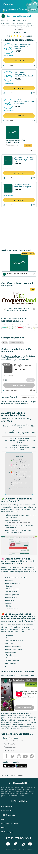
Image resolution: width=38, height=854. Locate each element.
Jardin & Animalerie (16, 343)
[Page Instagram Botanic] (19, 756)
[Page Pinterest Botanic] (31, 756)
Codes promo (24, 9)
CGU (3, 828)
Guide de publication (8, 815)
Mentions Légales (7, 832)
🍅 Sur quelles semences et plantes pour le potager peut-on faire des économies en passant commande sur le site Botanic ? (21, 476)
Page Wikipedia (9, 744)
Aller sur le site (19, 385)
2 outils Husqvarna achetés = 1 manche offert (17, 274)
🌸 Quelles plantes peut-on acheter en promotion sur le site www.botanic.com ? (20, 467)
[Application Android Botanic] (9, 766)
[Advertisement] (19, 228)
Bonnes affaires (12, 9)
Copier (30, 380)
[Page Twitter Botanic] (13, 756)
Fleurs (4, 343)
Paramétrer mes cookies (9, 823)
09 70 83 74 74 (9, 750)
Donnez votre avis (28, 397)
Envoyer (28, 146)
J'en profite (19, 60)
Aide (3, 819)
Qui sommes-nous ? (8, 806)
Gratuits (33, 9)
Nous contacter (6, 811)
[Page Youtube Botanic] (25, 756)
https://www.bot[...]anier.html (20, 522)
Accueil (3, 9)
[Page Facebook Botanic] (6, 756)
